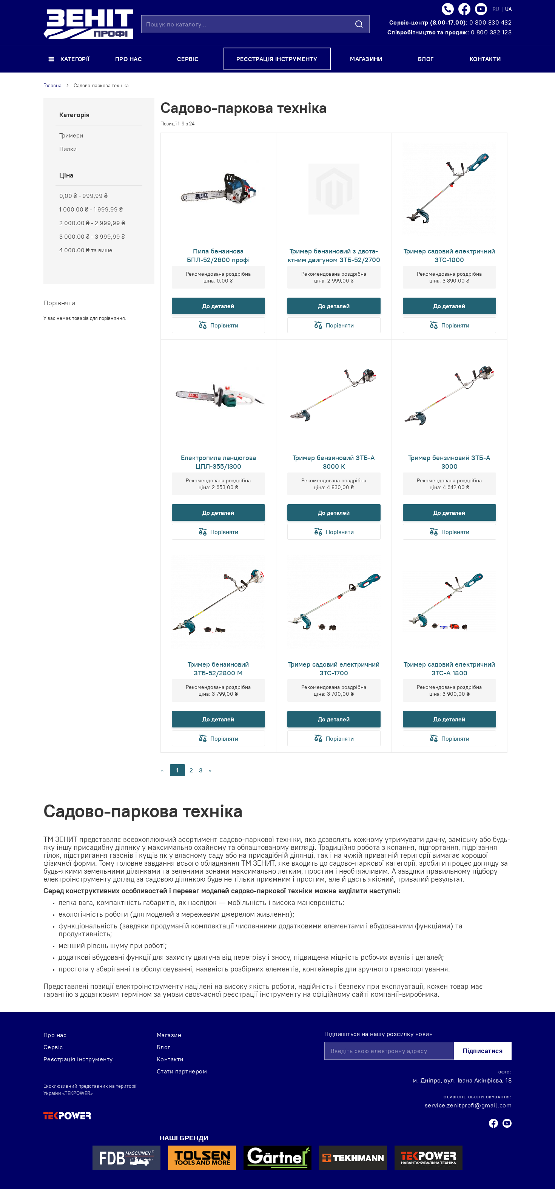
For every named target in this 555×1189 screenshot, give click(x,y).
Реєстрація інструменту (78, 1059)
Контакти (170, 1059)
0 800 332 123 (491, 32)
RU (496, 9)
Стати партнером (182, 1071)
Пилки (68, 149)
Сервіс (53, 1047)
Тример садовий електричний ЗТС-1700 (333, 668)
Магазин (169, 1035)
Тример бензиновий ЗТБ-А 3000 (449, 462)
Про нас (54, 1035)
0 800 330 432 (490, 22)
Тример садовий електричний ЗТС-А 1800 (449, 668)
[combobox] (255, 24)
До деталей (218, 306)
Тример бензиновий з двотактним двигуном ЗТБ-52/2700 (334, 255)
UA (508, 9)
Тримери (71, 135)
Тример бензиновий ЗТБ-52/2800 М (218, 668)
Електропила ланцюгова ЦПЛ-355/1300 (218, 462)
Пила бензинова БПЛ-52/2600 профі (218, 255)
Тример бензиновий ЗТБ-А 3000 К (334, 462)
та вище (86, 250)
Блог (164, 1047)
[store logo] (88, 24)
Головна (52, 85)
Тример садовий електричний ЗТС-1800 (449, 255)
